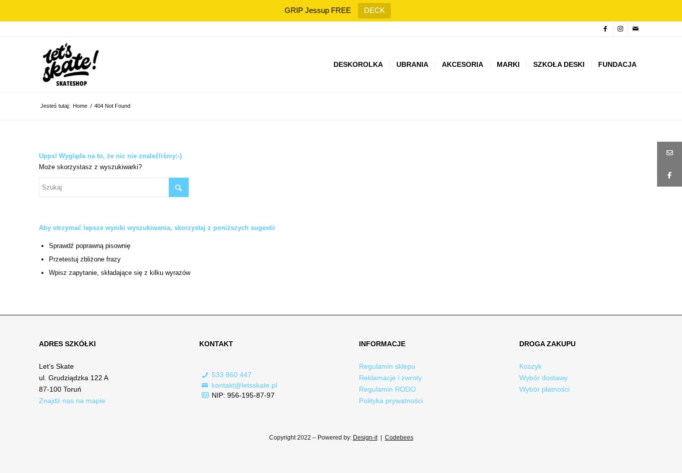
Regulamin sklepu (387, 366)
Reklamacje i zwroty (390, 378)
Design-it (365, 437)
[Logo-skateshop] (69, 64)
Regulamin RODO (387, 389)
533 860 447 (232, 375)
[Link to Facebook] (605, 28)
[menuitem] (358, 64)
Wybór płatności (544, 389)
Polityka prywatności (391, 401)
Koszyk (530, 366)
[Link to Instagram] (620, 28)
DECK (374, 10)
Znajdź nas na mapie (72, 401)
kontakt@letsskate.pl (244, 385)
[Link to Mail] (635, 28)
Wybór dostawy (543, 378)
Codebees (399, 437)
